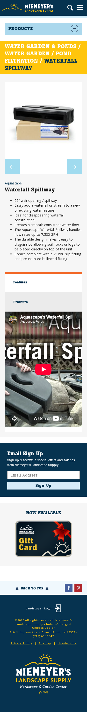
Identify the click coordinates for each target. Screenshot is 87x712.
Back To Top (32, 588)
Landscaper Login (39, 608)
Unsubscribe (67, 643)
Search (70, 8)
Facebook (68, 588)
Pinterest (78, 588)
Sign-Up (43, 485)
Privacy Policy (21, 643)
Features (20, 282)
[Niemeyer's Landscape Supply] (28, 8)
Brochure (20, 302)
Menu (79, 7)
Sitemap (45, 643)
